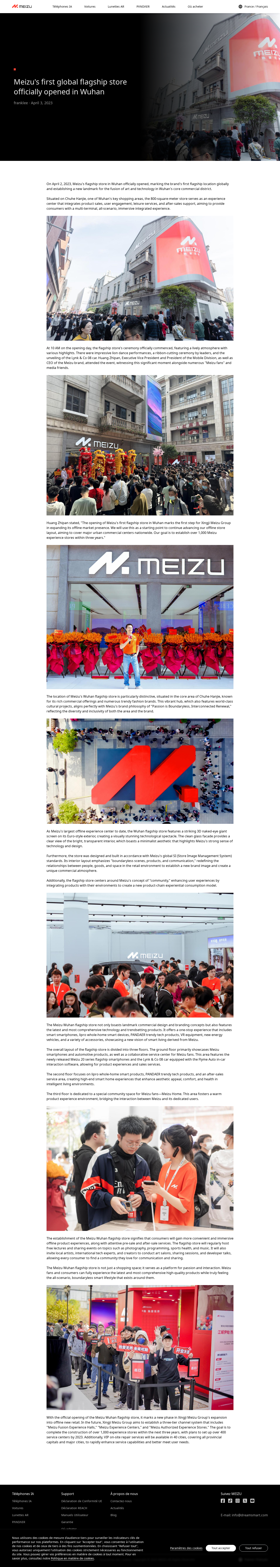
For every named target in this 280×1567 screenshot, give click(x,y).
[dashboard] (22, 6)
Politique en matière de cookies (72, 1558)
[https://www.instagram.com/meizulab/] (238, 1501)
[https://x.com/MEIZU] (245, 1501)
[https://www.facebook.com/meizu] (223, 1501)
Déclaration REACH (74, 1508)
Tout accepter (221, 1548)
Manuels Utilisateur (74, 1515)
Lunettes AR (20, 1515)
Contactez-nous (121, 1501)
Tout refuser (253, 1548)
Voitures (17, 1508)
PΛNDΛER (18, 1522)
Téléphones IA (22, 1501)
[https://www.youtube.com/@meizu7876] (252, 1501)
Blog (113, 1515)
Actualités (117, 1508)
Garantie (67, 1522)
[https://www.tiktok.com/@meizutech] (230, 1501)
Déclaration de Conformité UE (81, 1501)
